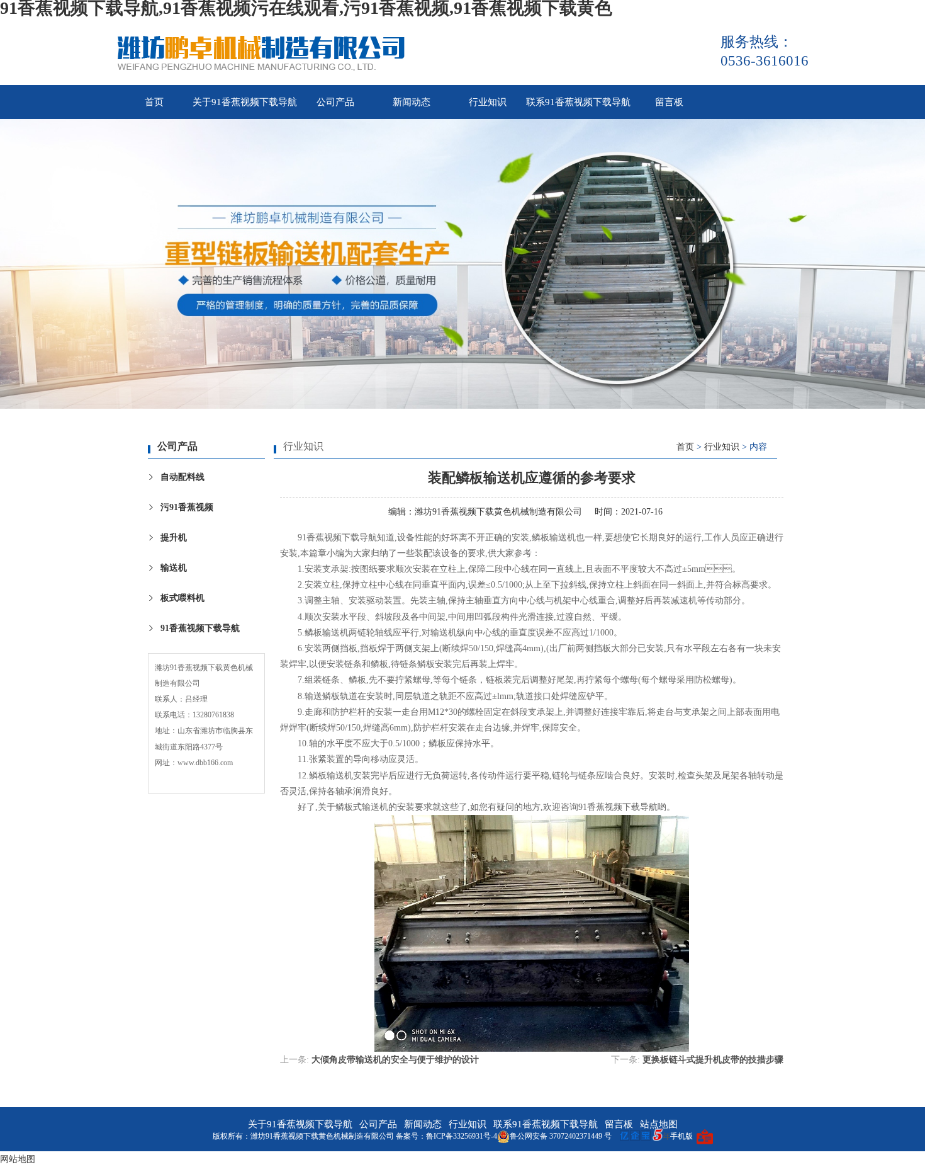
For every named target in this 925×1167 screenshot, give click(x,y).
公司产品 (335, 102)
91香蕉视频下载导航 (200, 628)
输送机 (173, 567)
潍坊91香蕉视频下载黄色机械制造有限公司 (498, 511)
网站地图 (17, 1159)
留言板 (669, 102)
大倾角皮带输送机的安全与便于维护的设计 (395, 1059)
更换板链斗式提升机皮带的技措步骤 (712, 1059)
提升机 (173, 537)
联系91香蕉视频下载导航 (578, 102)
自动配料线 (182, 477)
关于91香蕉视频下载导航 (245, 102)
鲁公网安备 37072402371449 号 (561, 1136)
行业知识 (488, 102)
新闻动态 (411, 102)
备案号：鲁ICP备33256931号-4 (446, 1136)
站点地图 (659, 1124)
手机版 (681, 1136)
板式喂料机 (182, 598)
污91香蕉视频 (186, 507)
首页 (154, 102)
